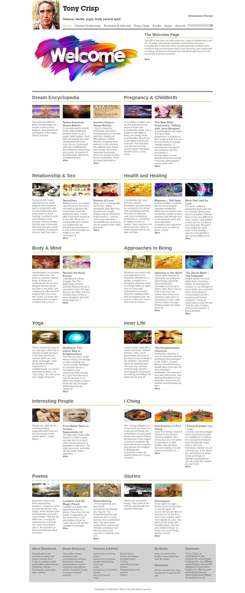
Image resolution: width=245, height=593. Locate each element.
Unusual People (101, 575)
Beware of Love (103, 200)
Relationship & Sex (53, 175)
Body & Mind (46, 248)
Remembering (102, 500)
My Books (161, 548)
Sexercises (70, 200)
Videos (123, 575)
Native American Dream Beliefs (73, 124)
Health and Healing (145, 175)
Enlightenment (127, 559)
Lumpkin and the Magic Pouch (74, 502)
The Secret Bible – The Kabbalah (197, 274)
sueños (124, 572)
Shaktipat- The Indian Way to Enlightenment (72, 350)
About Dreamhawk (44, 548)
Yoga (37, 323)
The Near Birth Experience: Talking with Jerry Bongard (167, 125)
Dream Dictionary (87, 26)
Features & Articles (117, 26)
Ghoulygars (162, 500)
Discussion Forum (200, 15)
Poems (40, 476)
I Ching (132, 401)
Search (180, 26)
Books (157, 26)
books (96, 556)
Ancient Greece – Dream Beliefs (104, 124)
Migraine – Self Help (168, 200)
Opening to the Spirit (168, 272)
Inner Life (134, 323)
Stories (132, 476)
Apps (168, 26)
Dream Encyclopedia (55, 97)
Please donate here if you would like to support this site (168, 573)
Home (67, 26)
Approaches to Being (148, 248)
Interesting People (53, 401)
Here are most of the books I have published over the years (167, 556)
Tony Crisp (141, 26)
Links (96, 567)
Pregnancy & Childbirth (150, 97)
